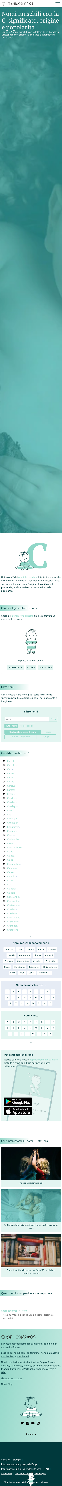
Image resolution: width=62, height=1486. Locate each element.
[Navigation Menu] (58, 4)
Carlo (10, 777)
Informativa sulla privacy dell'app (19, 1464)
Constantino (13, 917)
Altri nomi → (45, 972)
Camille (11, 760)
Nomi (25, 1310)
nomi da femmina (30, 1352)
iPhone (16, 1347)
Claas (10, 872)
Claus (10, 880)
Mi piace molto (16, 667)
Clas (9, 884)
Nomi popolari (26, 725)
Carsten (11, 789)
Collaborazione (23, 1473)
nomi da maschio (27, 577)
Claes (10, 851)
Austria (35, 1362)
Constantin (13, 896)
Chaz (9, 814)
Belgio (43, 1362)
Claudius (12, 888)
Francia (27, 1365)
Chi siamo (6, 1473)
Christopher (13, 863)
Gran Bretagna (52, 1365)
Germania (38, 1365)
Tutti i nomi (11, 725)
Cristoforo (12, 929)
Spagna (40, 1368)
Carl (9, 769)
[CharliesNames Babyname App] (17, 4)
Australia (25, 1362)
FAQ (47, 1468)
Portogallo (29, 1368)
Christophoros (15, 847)
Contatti (5, 1459)
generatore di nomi (22, 615)
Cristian (11, 909)
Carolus (11, 785)
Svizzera (49, 1368)
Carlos (10, 781)
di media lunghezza (20, 736)
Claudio (11, 876)
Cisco (10, 843)
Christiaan (12, 822)
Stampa (17, 1459)
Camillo (11, 765)
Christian (12, 818)
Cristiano (12, 913)
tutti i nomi (23, 1356)
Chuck (10, 835)
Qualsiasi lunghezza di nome (22, 732)
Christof (11, 831)
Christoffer (13, 826)
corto (48, 732)
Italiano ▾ (31, 1434)
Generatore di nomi (11, 1378)
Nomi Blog (7, 1384)
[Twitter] (22, 1423)
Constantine (13, 901)
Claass (10, 855)
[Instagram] (38, 1423)
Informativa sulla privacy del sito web (21, 1468)
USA (3, 1372)
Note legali (40, 1473)
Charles (11, 802)
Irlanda (5, 1368)
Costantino (13, 905)
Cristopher (13, 921)
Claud (10, 859)
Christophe (13, 839)
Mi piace (31, 667)
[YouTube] (33, 1423)
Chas (9, 810)
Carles (10, 773)
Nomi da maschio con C (15, 753)
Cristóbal (12, 925)
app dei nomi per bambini (44, 1059)
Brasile (51, 1362)
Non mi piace (45, 667)
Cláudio (11, 892)
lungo (46, 736)
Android (5, 1347)
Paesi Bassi (16, 1368)
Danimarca (16, 1365)
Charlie (11, 798)
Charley (11, 806)
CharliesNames (9, 1310)
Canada (5, 1365)
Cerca (53, 719)
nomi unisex (7, 1356)
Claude (11, 868)
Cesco (10, 793)
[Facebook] (28, 1423)
